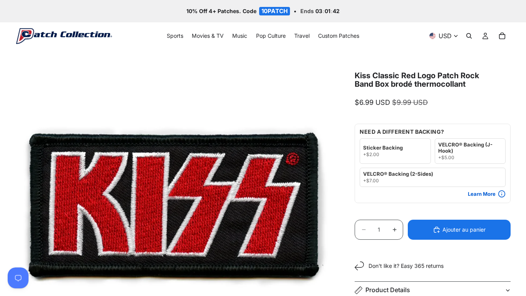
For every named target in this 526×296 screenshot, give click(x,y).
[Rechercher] (469, 36)
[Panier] (502, 36)
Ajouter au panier (464, 229)
